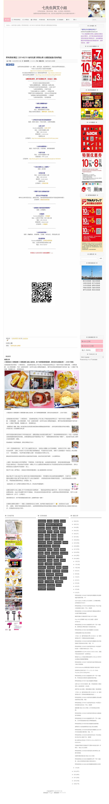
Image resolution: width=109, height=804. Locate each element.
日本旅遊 (62, 532)
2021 (75, 537)
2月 (76, 592)
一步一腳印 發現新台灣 (44, 546)
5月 (76, 583)
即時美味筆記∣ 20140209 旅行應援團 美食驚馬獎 (86, 723)
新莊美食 (48, 528)
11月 (76, 564)
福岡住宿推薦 (96, 285)
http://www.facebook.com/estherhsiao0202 (41, 70)
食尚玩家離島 (42, 589)
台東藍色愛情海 (47, 240)
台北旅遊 (55, 528)
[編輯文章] (7, 340)
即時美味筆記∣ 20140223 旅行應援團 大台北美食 (86, 630)
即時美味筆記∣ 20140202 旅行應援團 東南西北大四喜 (88, 764)
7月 (76, 577)
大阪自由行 (62, 528)
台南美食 (47, 535)
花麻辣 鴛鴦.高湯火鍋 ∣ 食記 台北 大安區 (84, 756)
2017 (75, 549)
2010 (75, 780)
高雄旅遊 (65, 542)
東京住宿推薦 (87, 281)
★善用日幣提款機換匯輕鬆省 (11, 520)
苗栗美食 (40, 564)
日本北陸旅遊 (42, 585)
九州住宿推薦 (87, 285)
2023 (75, 530)
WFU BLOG (62, 792)
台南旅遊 (49, 542)
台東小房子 (47, 128)
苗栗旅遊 (62, 560)
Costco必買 (41, 574)
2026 (75, 521)
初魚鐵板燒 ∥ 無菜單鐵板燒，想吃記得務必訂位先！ (20, 442)
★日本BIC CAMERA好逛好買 (11, 598)
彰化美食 (49, 549)
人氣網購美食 (48, 564)
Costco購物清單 (49, 581)
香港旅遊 (58, 567)
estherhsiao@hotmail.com (89, 32)
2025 (75, 524)
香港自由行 (65, 571)
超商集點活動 (42, 578)
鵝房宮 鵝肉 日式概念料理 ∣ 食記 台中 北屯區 (86, 616)
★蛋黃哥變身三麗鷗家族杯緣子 (12, 568)
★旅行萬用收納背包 (9, 546)
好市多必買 (59, 556)
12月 (76, 561)
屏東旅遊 (65, 567)
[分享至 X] (10, 343)
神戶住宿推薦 (96, 283)
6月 (76, 580)
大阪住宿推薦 (96, 281)
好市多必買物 (64, 553)
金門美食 (40, 581)
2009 (75, 784)
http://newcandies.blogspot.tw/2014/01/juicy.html (45, 138)
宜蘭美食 (56, 532)
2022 (75, 533)
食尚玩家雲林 (50, 574)
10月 (76, 567)
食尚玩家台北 (42, 532)
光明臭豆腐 (45, 183)
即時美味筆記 (42, 521)
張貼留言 (8, 356)
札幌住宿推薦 (96, 288)
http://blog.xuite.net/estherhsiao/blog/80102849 (48, 75)
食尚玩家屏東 (56, 571)
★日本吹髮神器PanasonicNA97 (12, 621)
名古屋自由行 (42, 549)
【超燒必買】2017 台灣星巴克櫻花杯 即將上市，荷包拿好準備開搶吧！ (25, 484)
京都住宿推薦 (87, 283)
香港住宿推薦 (96, 290)
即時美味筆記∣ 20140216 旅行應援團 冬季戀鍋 (86, 681)
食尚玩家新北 (56, 546)
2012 (75, 774)
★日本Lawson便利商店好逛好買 (12, 586)
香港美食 (56, 578)
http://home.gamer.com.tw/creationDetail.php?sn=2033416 (45, 158)
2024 (75, 527)
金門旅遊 (49, 578)
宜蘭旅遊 (60, 539)
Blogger (51, 792)
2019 (75, 543)
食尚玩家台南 (57, 542)
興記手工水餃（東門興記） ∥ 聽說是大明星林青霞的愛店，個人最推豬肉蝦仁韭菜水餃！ (29, 470)
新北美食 (62, 521)
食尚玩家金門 (50, 585)
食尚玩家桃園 (50, 556)
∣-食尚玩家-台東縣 (50, 61)
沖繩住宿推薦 (87, 288)
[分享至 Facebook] (12, 343)
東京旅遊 (48, 571)
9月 (76, 570)
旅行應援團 (41, 571)
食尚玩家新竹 (42, 560)
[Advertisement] (41, 43)
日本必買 (60, 535)
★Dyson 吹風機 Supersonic (11, 610)
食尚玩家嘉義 (42, 556)
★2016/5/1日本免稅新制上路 (12, 533)
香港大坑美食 (50, 589)
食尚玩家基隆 (57, 564)
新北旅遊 (54, 535)
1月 (76, 767)
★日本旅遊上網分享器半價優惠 (12, 558)
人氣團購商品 (59, 581)
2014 (75, 558)
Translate (94, 359)
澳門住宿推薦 (87, 290)
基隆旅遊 (56, 560)
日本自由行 (41, 524)
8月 (76, 574)
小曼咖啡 (47, 216)
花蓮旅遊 (47, 553)
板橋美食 (40, 535)
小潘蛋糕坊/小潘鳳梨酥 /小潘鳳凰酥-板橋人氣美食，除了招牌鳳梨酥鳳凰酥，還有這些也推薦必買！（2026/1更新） (39, 362)
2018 (75, 546)
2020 (75, 540)
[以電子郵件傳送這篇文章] (7, 343)
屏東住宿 (58, 585)
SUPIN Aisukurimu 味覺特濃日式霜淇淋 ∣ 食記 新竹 (87, 667)
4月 (76, 586)
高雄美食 (40, 539)
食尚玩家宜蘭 (55, 553)
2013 (75, 771)
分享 (12, 64)
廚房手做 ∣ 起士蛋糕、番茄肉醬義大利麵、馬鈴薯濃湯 (88, 689)
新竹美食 (47, 539)
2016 (75, 552)
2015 (75, 555)
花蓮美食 (62, 549)
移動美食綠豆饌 (44, 199)
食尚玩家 (56, 521)
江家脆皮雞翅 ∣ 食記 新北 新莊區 (83, 633)
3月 (76, 589)
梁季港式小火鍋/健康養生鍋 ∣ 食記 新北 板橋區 (86, 726)
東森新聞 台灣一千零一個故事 (54, 524)
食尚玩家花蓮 (50, 567)
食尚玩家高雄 (42, 542)
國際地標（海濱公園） (48, 111)
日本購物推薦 (59, 574)
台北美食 (49, 521)
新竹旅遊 (56, 549)
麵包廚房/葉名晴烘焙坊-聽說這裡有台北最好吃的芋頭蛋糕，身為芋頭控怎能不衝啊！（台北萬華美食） (33, 456)
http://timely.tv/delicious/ (54, 72)
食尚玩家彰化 (42, 567)
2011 (75, 777)
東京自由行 (41, 528)
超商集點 (40, 553)
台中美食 (49, 532)
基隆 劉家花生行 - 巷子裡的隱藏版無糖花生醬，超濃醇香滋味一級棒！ (25, 497)
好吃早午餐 (63, 578)
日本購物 (49, 560)
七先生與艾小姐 (58, 791)
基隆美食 (54, 539)
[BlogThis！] (8, 343)
